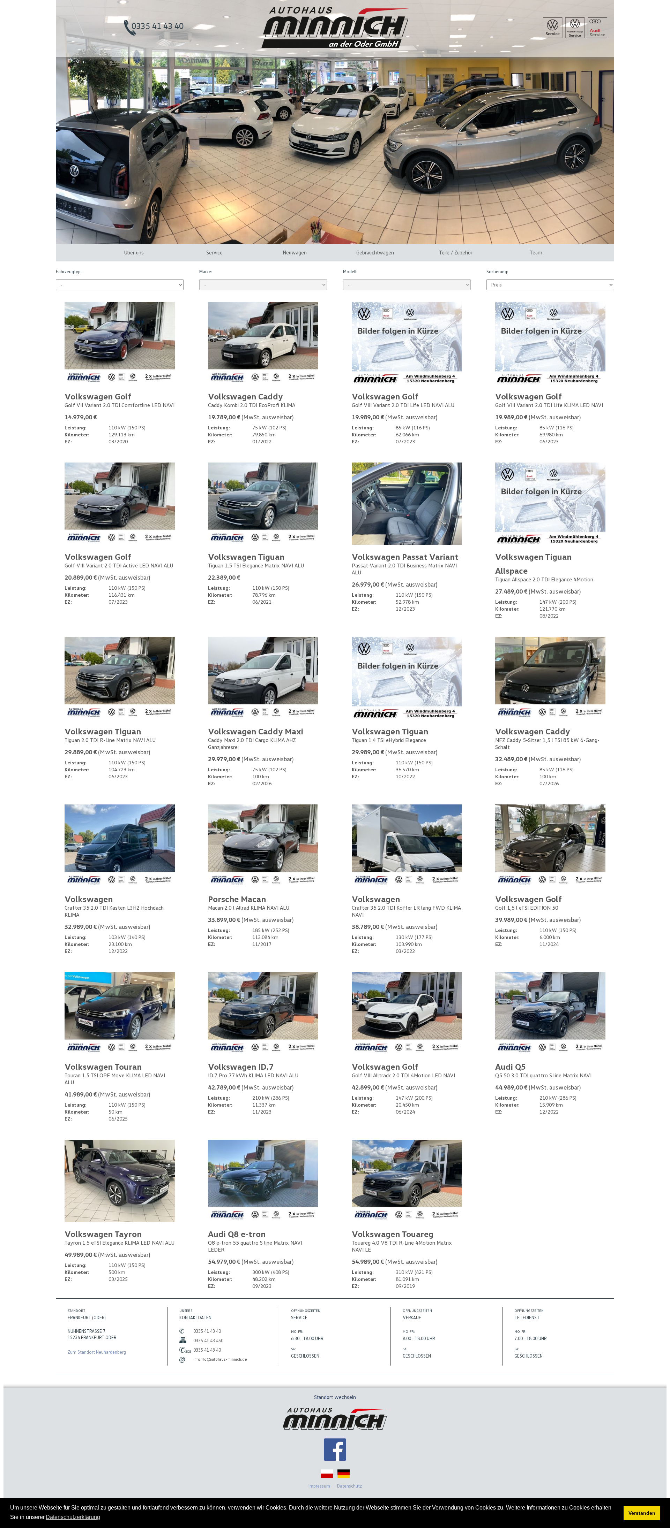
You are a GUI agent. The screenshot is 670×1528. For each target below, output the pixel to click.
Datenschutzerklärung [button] (73, 1517)
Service (214, 252)
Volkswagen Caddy (245, 396)
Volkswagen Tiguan (246, 556)
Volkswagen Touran (103, 1066)
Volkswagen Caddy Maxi (255, 731)
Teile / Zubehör (455, 252)
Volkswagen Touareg (392, 1234)
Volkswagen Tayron (103, 1234)
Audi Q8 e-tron (237, 1234)
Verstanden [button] (641, 1513)
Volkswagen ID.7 (241, 1066)
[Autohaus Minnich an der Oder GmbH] (335, 46)
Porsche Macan (237, 899)
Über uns (134, 252)
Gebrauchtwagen (375, 252)
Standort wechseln (335, 1397)
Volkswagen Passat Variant (405, 556)
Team (536, 252)
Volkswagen (89, 899)
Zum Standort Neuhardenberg (97, 1352)
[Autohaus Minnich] (335, 1450)
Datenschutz (349, 1486)
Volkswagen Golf (98, 396)
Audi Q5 (510, 1066)
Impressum (319, 1486)
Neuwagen (295, 252)
